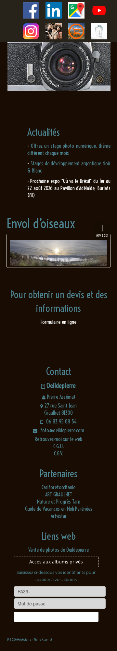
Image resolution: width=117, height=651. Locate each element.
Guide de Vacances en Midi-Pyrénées (58, 509)
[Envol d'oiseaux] (58, 251)
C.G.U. (58, 446)
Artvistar (59, 516)
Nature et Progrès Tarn (58, 501)
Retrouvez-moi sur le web (58, 439)
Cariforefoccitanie (58, 487)
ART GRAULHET (58, 494)
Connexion (56, 617)
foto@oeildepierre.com (61, 430)
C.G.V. (58, 453)
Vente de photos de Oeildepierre (58, 550)
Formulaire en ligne (58, 322)
